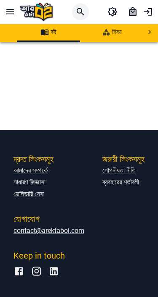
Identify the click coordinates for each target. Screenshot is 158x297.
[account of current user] (147, 11)
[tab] (48, 32)
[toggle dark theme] (112, 11)
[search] (80, 11)
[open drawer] (10, 11)
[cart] (132, 11)
